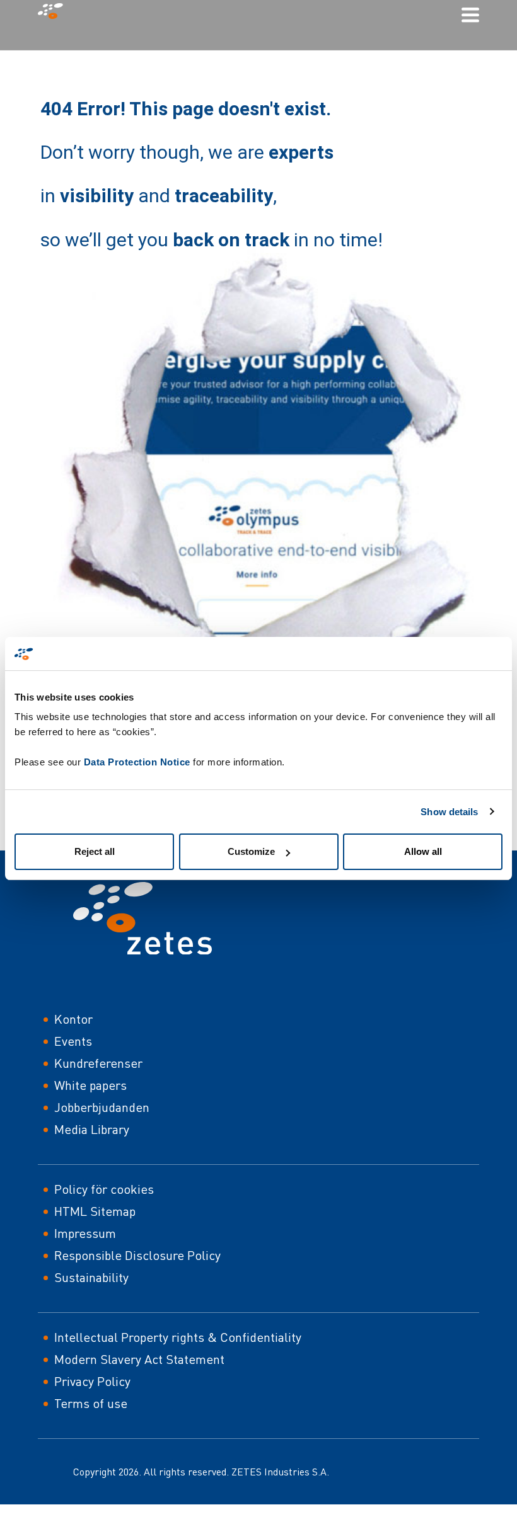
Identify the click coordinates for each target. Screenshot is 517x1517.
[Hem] (55, 14)
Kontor (73, 1019)
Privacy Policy (92, 1381)
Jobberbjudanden (101, 1107)
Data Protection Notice (137, 762)
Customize (251, 851)
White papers (90, 1085)
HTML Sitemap (95, 1211)
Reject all (94, 851)
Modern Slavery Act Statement (139, 1359)
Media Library (91, 1129)
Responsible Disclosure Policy (137, 1255)
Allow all (423, 851)
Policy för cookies (104, 1189)
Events (73, 1041)
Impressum (85, 1233)
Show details (449, 811)
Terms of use (90, 1403)
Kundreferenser (98, 1063)
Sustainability (91, 1277)
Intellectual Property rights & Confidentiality (177, 1337)
